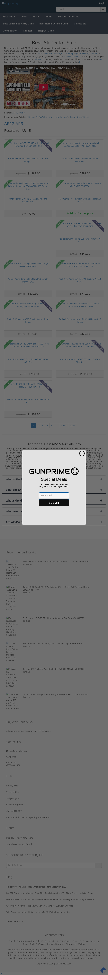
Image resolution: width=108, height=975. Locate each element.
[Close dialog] (82, 453)
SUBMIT (54, 503)
